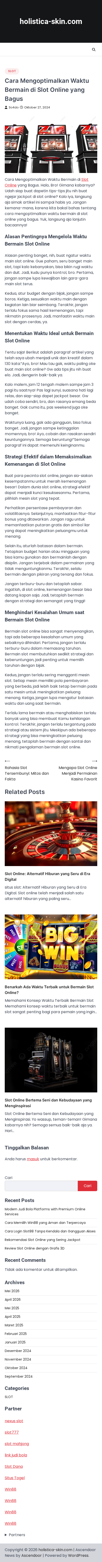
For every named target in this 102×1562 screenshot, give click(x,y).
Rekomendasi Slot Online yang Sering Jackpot (42, 1239)
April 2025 (12, 1316)
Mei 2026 (12, 1291)
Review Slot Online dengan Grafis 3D (35, 1248)
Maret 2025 (14, 1325)
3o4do (14, 107)
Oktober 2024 (16, 1368)
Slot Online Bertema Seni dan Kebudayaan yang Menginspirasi (48, 1103)
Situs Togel (15, 1478)
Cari (8, 1177)
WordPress (78, 1555)
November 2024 (18, 1359)
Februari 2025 (16, 1333)
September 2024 (19, 1376)
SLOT (12, 71)
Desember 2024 (18, 1350)
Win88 (10, 1489)
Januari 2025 (15, 1342)
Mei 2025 (12, 1308)
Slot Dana (14, 1466)
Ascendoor (31, 1555)
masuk (33, 1159)
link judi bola (16, 1455)
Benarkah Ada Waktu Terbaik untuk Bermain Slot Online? (49, 989)
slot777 (12, 1432)
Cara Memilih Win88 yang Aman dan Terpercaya (45, 1222)
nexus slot (14, 1421)
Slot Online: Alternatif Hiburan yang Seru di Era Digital (47, 876)
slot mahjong (17, 1443)
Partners (17, 1535)
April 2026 (13, 1299)
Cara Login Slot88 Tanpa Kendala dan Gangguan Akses (50, 1231)
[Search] (93, 49)
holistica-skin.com (51, 21)
